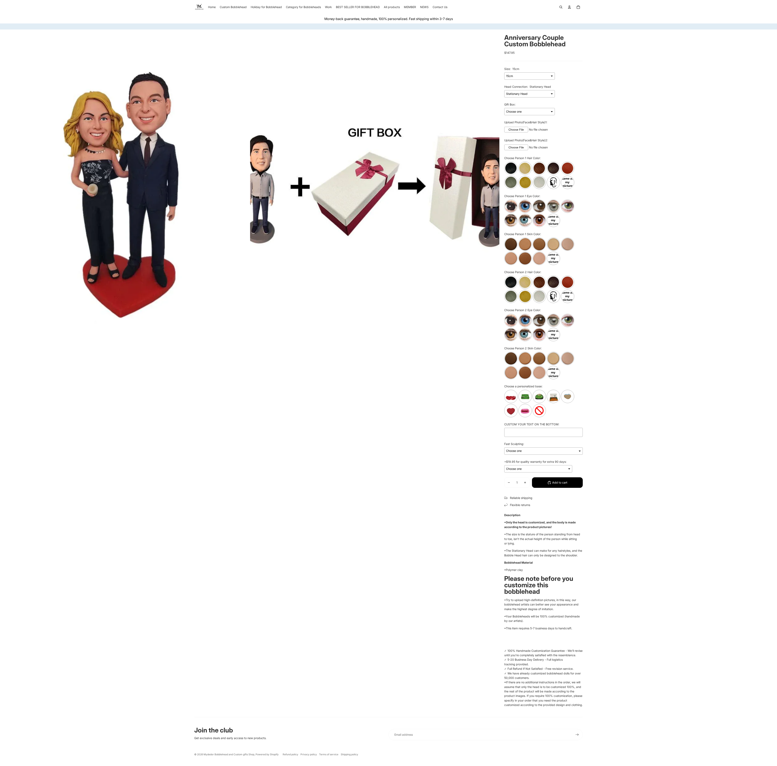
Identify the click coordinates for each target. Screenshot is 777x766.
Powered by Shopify (267, 754)
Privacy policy (308, 754)
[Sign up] (577, 735)
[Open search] (560, 7)
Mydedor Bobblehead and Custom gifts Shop (229, 754)
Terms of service (328, 754)
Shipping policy (349, 754)
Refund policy (290, 754)
